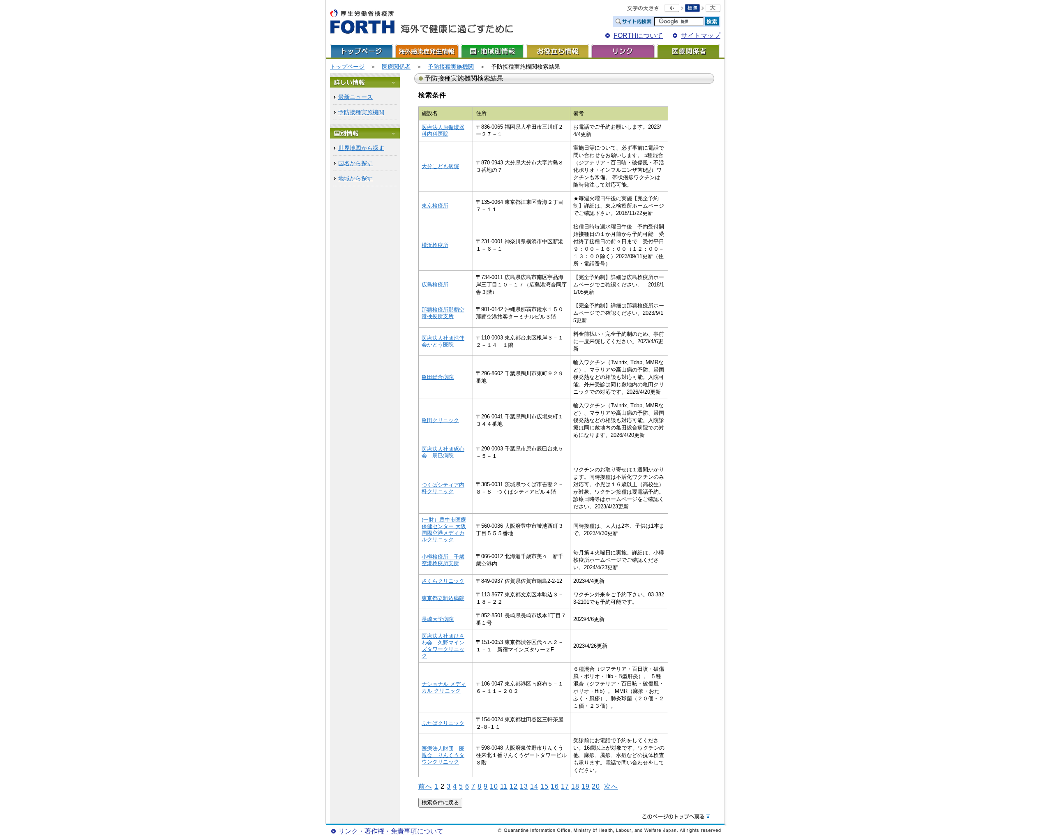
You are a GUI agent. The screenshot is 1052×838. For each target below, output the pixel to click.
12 (514, 786)
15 (544, 786)
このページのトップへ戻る (676, 817)
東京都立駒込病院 (443, 598)
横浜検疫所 (435, 245)
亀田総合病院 (438, 377)
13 (524, 786)
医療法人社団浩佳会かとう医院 (443, 341)
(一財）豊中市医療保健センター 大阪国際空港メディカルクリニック (444, 530)
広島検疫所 (435, 285)
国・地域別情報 (492, 51)
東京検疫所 (435, 206)
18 (575, 786)
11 (504, 786)
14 (534, 786)
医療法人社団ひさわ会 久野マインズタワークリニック (443, 646)
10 (494, 786)
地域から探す (355, 178)
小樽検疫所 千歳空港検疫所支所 (443, 560)
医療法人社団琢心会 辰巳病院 (443, 452)
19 (585, 786)
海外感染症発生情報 (427, 51)
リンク (623, 51)
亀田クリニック (440, 420)
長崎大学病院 (438, 619)
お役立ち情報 (557, 51)
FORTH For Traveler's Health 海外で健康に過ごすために (421, 22)
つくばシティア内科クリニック (443, 488)
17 (565, 786)
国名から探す (355, 163)
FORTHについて (638, 35)
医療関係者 (688, 51)
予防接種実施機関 (451, 66)
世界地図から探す (361, 148)
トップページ (361, 51)
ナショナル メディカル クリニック (444, 687)
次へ (611, 786)
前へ (425, 786)
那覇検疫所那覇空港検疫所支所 (443, 313)
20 (596, 786)
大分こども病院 (440, 166)
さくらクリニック (443, 581)
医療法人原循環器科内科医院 (443, 130)
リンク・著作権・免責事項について (390, 831)
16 (555, 786)
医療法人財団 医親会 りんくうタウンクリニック (443, 755)
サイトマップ (700, 35)
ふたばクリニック (443, 723)
